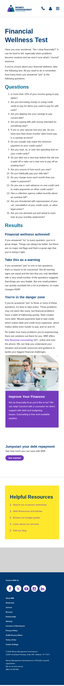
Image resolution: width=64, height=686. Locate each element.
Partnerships (10, 621)
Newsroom (10, 607)
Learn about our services (26, 528)
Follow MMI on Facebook (10, 592)
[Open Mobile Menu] (58, 8)
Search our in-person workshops (30, 508)
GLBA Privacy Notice (14, 639)
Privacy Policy (11, 634)
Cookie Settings (12, 648)
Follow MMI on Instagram (34, 592)
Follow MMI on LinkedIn (42, 592)
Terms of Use (11, 644)
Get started (14, 461)
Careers (9, 611)
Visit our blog (20, 534)
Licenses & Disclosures (14, 630)
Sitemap (9, 625)
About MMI (10, 602)
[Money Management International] (19, 8)
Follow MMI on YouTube (26, 592)
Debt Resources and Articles (27, 515)
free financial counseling (29, 343)
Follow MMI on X (18, 592)
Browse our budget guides (27, 521)
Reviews (9, 616)
